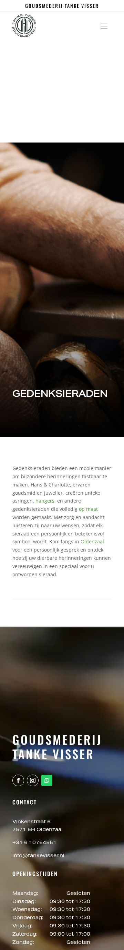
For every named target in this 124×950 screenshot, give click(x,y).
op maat (88, 509)
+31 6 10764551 (34, 843)
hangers (44, 500)
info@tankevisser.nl (38, 856)
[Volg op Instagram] (33, 780)
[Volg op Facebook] (18, 780)
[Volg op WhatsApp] (46, 780)
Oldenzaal (92, 541)
